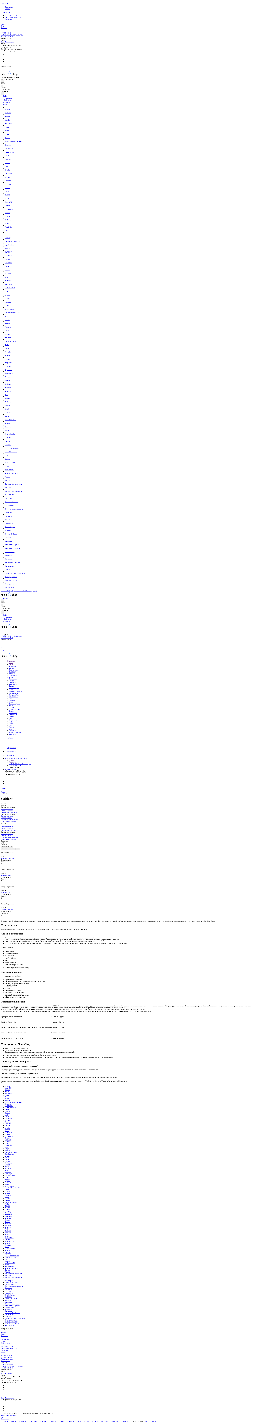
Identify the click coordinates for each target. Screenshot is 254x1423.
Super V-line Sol (10, 1248)
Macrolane (8, 1182)
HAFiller (7, 1150)
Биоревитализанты (11, 1268)
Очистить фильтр (14, 849)
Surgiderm (8, 1250)
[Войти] (2, 644)
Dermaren (8, 1122)
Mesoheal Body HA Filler (13, 1188)
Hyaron (7, 1166)
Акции (3, 1334)
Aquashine (8, 1093)
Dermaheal (8, 1118)
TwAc (7, 1259)
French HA (8, 1145)
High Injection (9, 1154)
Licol (6, 1177)
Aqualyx (7, 1091)
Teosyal (7, 1252)
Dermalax (8, 1120)
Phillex (7, 1204)
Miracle (7, 1191)
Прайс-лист (9, 19)
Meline (7, 1184)
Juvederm (8, 1172)
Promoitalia (8, 1215)
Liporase (7, 1181)
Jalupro (7, 1170)
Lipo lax (7, 1179)
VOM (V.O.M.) (10, 1263)
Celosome (8, 1104)
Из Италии (8, 1288)
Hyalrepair (8, 1159)
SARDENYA (9, 1238)
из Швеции (8, 1297)
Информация (5, 1343)
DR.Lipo (7, 1125)
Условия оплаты (6, 1355)
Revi (6, 1229)
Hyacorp (7, 1156)
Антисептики (9, 1266)
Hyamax (7, 1165)
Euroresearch (9, 1136)
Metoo (7, 1190)
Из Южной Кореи (11, 1298)
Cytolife (7, 1116)
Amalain (7, 1090)
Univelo (7, 1261)
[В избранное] (2, 866)
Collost (7, 1109)
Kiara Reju (8, 1173)
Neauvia (7, 1193)
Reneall (7, 1220)
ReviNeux (8, 1231)
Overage (7, 1198)
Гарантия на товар (7, 1359)
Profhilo (7, 1211)
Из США (8, 1291)
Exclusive (8, 1141)
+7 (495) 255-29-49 (7, 36)
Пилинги (8, 1316)
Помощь (3, 1352)
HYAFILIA (8, 1157)
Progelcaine (8, 1213)
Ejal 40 (7, 1127)
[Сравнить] (2, 868)
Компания (4, 1336)
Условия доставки (7, 1357)
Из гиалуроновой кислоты (14, 1286)
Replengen (8, 1223)
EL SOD (7, 1129)
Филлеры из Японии (12, 1323)
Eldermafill (8, 1132)
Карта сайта (5, 1419)
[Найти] (2, 93)
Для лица (8, 1275)
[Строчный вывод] (2, 851)
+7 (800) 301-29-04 (7, 33)
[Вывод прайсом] (4, 851)
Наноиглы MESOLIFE (12, 1313)
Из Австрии (9, 1281)
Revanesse (8, 1227)
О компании (9, 7)
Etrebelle (7, 1134)
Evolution (8, 1140)
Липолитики (9, 1302)
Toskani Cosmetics (11, 1257)
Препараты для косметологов (15, 1318)
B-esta (7, 1097)
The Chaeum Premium (12, 1256)
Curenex (7, 1113)
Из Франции (9, 1293)
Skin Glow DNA (10, 1241)
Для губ (7, 1272)
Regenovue (8, 1216)
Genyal (7, 1149)
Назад (11, 663)
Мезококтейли (9, 1307)
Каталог (3, 1332)
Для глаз (7, 1270)
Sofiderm (8, 1245)
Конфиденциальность (8, 1415)
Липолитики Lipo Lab (12, 1306)
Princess (7, 1209)
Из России (8, 1289)
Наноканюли (9, 1314)
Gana (6, 1147)
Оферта (3, 1417)
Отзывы (7, 9)
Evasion (7, 1138)
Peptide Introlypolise (11, 1202)
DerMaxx (8, 1124)
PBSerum (8, 1200)
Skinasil (7, 1243)
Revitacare (8, 1232)
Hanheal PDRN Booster (12, 1152)
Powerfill (8, 1207)
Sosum (7, 1247)
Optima (7, 1197)
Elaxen (7, 1131)
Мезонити (8, 1309)
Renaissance (9, 1218)
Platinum (7, 1206)
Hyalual (7, 1161)
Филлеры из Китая (11, 1322)
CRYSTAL (8, 1111)
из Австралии (9, 1279)
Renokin (7, 1222)
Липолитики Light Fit (12, 1304)
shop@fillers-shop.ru (7, 42)
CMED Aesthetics (10, 1107)
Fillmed (7, 1143)
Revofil (7, 1236)
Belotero (7, 1100)
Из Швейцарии (10, 1295)
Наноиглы (8, 1311)
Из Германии (9, 1284)
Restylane (8, 1225)
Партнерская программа (13, 17)
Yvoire (7, 1264)
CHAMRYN (9, 1106)
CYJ (6, 1115)
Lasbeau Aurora (10, 1175)
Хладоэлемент (9, 1325)
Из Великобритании (11, 1282)
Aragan (7, 1095)
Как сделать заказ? (11, 15)
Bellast (7, 1099)
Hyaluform (8, 1163)
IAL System (8, 1168)
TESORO (8, 1254)
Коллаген (8, 1300)
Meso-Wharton (9, 1186)
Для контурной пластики (13, 1273)
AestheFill (8, 1088)
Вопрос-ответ (5, 1361)
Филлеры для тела (11, 1320)
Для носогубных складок (13, 1277)
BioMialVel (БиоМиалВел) (13, 1102)
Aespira (7, 1086)
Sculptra (7, 1240)
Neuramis (8, 1195)
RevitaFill (8, 1234)
